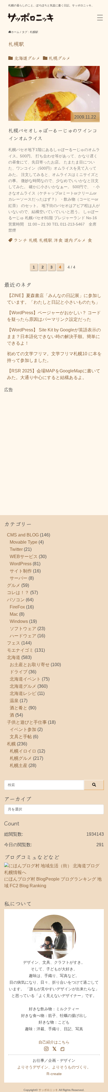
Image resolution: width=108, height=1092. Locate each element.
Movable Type (23, 542)
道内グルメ (75, 240)
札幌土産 (18, 765)
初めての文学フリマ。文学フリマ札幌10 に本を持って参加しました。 (54, 357)
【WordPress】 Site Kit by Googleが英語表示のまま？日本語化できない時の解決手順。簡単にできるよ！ (54, 337)
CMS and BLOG (23, 535)
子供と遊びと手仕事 (27, 722)
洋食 (58, 240)
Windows (19, 621)
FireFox (17, 607)
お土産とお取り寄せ (30, 664)
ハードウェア (23, 635)
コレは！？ (18, 592)
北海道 (13, 657)
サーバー (18, 578)
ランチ (20, 240)
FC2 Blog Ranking (28, 885)
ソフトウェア (23, 628)
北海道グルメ (26, 58)
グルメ (13, 585)
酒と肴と (18, 707)
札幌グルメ (58, 58)
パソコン (16, 599)
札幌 (33, 240)
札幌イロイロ (23, 751)
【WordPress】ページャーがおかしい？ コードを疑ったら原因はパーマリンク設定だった (54, 316)
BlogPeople (48, 879)
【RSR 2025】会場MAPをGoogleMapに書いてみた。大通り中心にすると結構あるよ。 (53, 374)
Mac (14, 614)
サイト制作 (21, 571)
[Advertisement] (54, 447)
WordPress (21, 563)
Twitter (16, 549)
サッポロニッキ (48, 1089)
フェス (13, 643)
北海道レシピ (23, 693)
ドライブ (18, 671)
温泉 (14, 700)
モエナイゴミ (20, 650)
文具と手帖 (21, 736)
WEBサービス (24, 556)
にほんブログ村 (19, 879)
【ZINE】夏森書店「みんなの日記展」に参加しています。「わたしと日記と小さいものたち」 (54, 299)
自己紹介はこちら (54, 1042)
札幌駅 (45, 240)
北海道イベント (25, 679)
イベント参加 (23, 729)
